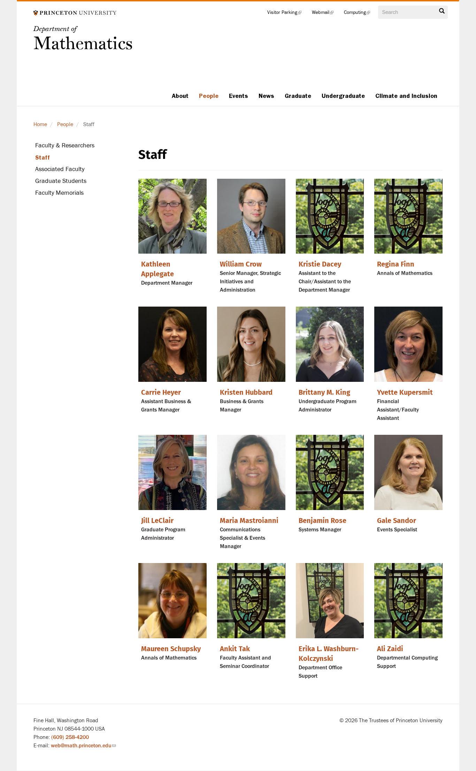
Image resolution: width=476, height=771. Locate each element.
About (180, 96)
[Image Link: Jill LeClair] (172, 472)
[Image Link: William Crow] (251, 216)
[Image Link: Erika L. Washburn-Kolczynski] (330, 600)
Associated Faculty (59, 169)
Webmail (325, 13)
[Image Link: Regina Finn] (408, 216)
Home (40, 124)
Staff (42, 157)
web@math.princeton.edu (83, 745)
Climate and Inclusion (406, 96)
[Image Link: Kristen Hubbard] (251, 344)
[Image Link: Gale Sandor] (408, 472)
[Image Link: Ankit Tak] (251, 600)
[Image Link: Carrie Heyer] (172, 344)
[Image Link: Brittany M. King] (330, 344)
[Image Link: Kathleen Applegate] (172, 216)
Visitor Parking (287, 13)
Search (442, 13)
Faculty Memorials (59, 192)
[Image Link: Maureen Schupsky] (172, 600)
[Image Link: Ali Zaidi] (408, 600)
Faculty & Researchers (64, 145)
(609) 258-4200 (70, 737)
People (208, 96)
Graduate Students (60, 181)
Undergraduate (343, 96)
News (266, 96)
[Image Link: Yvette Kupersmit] (408, 344)
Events (238, 96)
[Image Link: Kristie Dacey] (330, 216)
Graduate (298, 96)
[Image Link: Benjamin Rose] (330, 472)
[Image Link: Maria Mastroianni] (251, 472)
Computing (359, 13)
